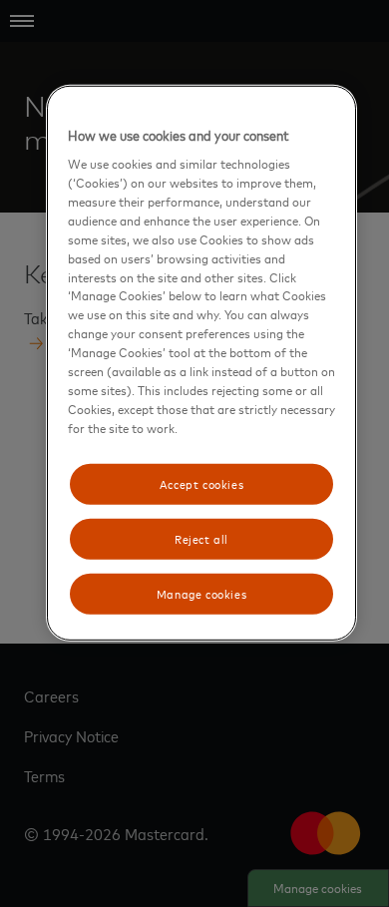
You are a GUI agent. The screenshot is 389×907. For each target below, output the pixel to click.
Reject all (201, 539)
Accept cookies (202, 483)
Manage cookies (202, 594)
